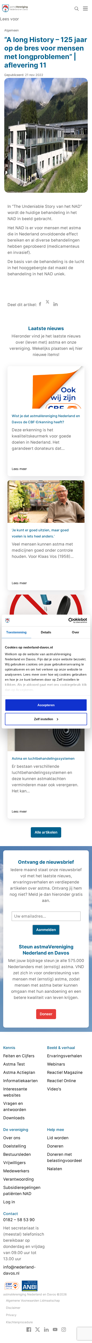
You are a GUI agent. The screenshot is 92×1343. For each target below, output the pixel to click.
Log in (9, 1202)
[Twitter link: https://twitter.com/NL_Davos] (37, 1329)
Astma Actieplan (19, 1072)
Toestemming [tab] (16, 632)
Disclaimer (13, 1307)
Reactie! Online (61, 1080)
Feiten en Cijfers (18, 1055)
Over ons (11, 1137)
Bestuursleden (17, 1154)
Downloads (14, 1117)
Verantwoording (18, 1179)
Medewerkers (16, 1171)
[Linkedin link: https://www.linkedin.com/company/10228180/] (46, 1329)
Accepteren (46, 705)
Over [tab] (75, 632)
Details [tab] (46, 632)
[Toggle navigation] (85, 8)
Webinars (56, 1064)
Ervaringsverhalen (64, 1055)
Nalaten (54, 1168)
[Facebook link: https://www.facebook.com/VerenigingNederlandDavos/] (28, 1329)
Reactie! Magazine (65, 1072)
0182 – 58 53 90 (19, 1219)
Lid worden (57, 1137)
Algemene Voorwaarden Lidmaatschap (33, 1300)
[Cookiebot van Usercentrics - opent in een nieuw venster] (68, 620)
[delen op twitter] (47, 304)
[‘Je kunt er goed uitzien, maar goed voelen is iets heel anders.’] (46, 501)
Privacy (11, 1315)
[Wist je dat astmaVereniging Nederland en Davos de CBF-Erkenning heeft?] (46, 387)
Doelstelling (14, 1146)
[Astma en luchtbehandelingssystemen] (46, 730)
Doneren (55, 1146)
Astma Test (14, 1064)
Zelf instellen (43, 719)
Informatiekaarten (20, 1080)
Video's (54, 1089)
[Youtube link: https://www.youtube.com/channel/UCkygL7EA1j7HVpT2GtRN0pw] (55, 1329)
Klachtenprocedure (19, 1322)
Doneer (46, 1014)
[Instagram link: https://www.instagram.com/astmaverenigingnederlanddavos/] (63, 1329)
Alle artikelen (46, 832)
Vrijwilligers (14, 1162)
